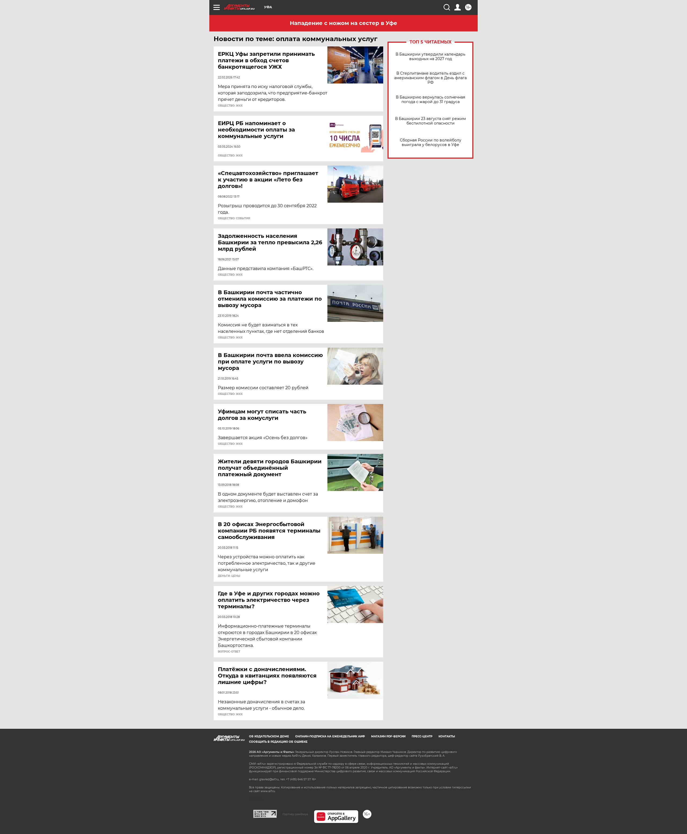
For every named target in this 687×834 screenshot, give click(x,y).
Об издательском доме (269, 736)
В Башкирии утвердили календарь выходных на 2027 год (430, 56)
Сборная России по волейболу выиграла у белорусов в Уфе (430, 142)
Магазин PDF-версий (388, 736)
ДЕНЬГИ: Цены (229, 576)
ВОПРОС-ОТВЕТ (229, 651)
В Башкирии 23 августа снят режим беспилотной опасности (430, 121)
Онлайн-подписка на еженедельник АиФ (330, 736)
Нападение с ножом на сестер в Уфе (343, 23)
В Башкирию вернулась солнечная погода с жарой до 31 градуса (430, 99)
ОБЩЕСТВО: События (234, 218)
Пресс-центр (422, 736)
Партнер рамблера (295, 814)
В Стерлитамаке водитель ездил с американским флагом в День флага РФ (430, 78)
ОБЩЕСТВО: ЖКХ (230, 105)
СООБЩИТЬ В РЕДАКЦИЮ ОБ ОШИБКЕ (278, 742)
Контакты (446, 736)
